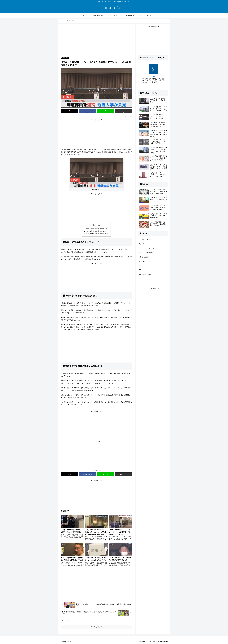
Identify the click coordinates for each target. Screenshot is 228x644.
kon (153, 76)
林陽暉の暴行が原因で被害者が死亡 (96, 231)
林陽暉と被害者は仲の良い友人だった (96, 228)
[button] (123, 111)
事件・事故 (65, 58)
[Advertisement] (96, 42)
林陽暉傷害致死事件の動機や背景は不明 (97, 233)
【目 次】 (94, 225)
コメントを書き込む (96, 627)
